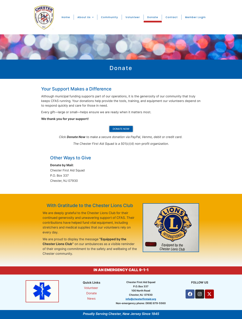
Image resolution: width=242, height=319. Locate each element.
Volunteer (132, 17)
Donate (152, 17)
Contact (172, 17)
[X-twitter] (209, 294)
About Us (84, 17)
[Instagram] (199, 294)
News (91, 298)
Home (66, 17)
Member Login (195, 17)
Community (109, 17)
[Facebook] (190, 294)
